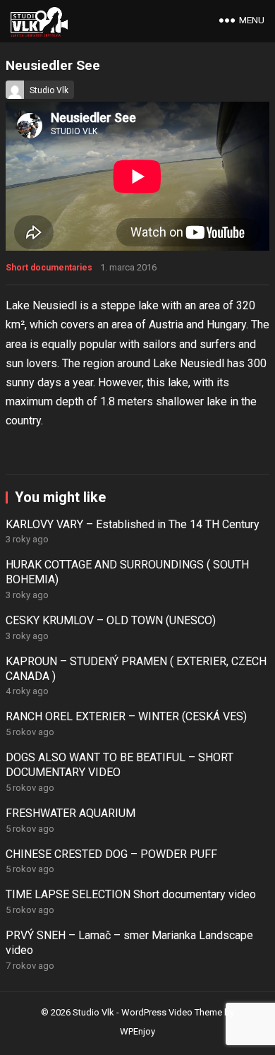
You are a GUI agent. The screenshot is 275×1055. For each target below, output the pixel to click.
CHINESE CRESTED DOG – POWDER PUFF (111, 854)
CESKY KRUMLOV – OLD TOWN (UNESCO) (111, 620)
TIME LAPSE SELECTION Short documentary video (131, 894)
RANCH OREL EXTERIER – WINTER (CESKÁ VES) (126, 716)
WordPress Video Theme (171, 1012)
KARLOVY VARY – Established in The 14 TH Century (132, 524)
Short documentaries (49, 268)
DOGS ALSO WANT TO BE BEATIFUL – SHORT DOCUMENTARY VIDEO (119, 765)
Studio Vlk (49, 90)
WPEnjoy (137, 1031)
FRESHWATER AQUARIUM (70, 813)
